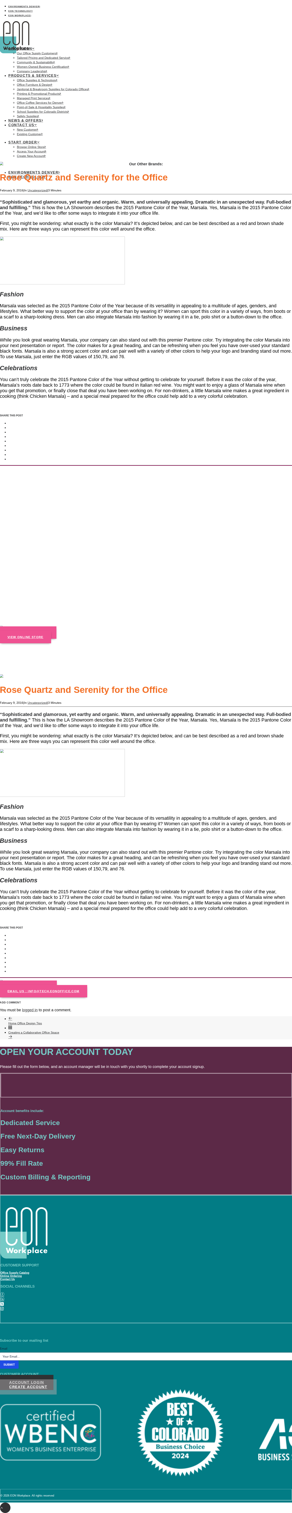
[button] (2, 1295)
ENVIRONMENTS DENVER (23, 6)
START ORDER (22, 142)
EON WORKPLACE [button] (19, 15)
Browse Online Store (31, 147)
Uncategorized (37, 190)
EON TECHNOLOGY (20, 11)
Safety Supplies (27, 116)
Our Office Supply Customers (36, 53)
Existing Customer (29, 134)
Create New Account (30, 156)
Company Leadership (31, 71)
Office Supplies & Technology (36, 80)
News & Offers (25, 120)
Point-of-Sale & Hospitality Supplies (40, 107)
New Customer (27, 129)
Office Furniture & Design (34, 84)
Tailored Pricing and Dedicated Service (43, 57)
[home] (21, 1233)
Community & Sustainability (35, 62)
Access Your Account (31, 151)
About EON (20, 48)
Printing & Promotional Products (38, 93)
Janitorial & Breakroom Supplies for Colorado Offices (52, 89)
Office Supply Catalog (14, 1272)
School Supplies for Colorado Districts (42, 111)
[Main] (10, 1028)
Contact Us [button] (21, 125)
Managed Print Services (33, 98)
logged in (30, 1010)
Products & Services (32, 75)
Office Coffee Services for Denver (39, 102)
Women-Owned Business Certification (42, 66)
